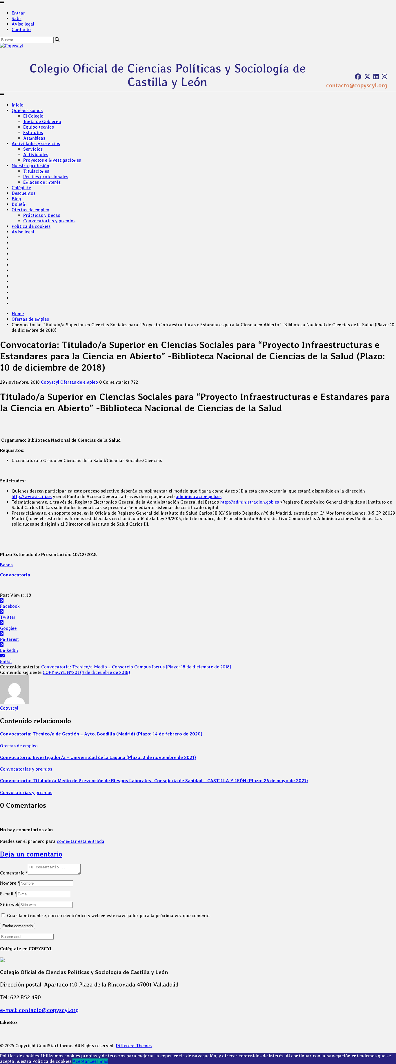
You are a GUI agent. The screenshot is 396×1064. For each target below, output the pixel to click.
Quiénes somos (27, 110)
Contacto (21, 29)
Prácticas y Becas (41, 215)
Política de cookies (31, 226)
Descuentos (23, 193)
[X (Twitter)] (367, 76)
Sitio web (9, 904)
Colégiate (21, 187)
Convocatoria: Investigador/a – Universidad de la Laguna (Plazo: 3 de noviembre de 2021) (98, 757)
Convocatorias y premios (49, 220)
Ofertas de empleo (30, 209)
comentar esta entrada (80, 841)
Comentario (14, 873)
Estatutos (33, 132)
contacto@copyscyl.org (356, 85)
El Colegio (33, 116)
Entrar (18, 13)
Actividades (35, 154)
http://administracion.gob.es (249, 502)
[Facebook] (358, 76)
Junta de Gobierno (42, 121)
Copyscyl (50, 382)
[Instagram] (384, 76)
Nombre (9, 883)
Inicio (17, 105)
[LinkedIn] (376, 76)
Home (18, 313)
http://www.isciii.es (32, 496)
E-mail (8, 894)
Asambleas (34, 138)
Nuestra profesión (30, 165)
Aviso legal (23, 24)
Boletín (19, 204)
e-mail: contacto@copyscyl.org (39, 1010)
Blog (16, 198)
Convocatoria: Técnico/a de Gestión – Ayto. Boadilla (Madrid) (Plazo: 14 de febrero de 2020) (101, 734)
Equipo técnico (38, 127)
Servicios (33, 149)
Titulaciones (36, 171)
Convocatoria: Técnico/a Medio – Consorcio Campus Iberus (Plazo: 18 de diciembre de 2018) (136, 667)
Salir (16, 18)
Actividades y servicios (36, 143)
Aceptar (80, 1061)
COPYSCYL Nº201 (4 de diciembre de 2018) (86, 672)
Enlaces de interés (42, 182)
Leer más (98, 1061)
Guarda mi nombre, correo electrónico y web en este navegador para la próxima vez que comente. (108, 915)
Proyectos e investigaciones (52, 160)
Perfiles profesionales (45, 176)
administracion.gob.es (198, 496)
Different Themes (134, 1045)
